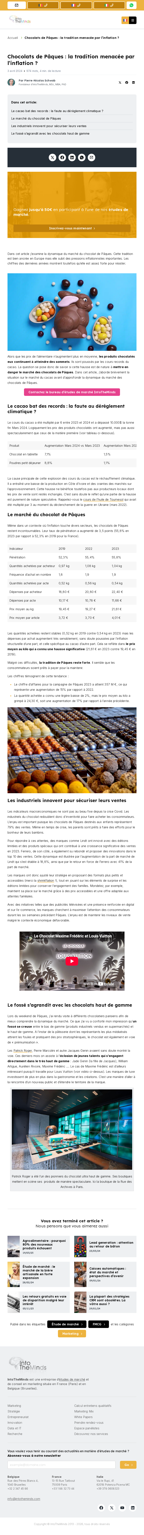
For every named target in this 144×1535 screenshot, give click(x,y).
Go (126, 1465)
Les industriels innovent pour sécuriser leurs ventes (48, 126)
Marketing (70, 1333)
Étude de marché (65, 1324)
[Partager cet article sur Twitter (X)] (52, 157)
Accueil (13, 38)
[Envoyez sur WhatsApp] (82, 157)
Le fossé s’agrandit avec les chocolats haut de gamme (50, 133)
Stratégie (14, 1411)
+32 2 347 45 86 (18, 1488)
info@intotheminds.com (24, 1499)
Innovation (15, 1422)
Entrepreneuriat (18, 1417)
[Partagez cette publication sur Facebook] (62, 157)
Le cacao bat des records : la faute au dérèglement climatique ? (57, 111)
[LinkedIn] (132, 1508)
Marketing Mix (84, 1411)
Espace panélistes (86, 1428)
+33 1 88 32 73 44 (63, 1488)
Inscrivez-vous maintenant (70, 228)
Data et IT (15, 1428)
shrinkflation (46, 880)
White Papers (83, 1417)
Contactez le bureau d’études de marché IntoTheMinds (72, 392)
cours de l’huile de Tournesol (103, 499)
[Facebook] (101, 1508)
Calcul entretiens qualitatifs (93, 1406)
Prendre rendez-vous (89, 1422)
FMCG (97, 1324)
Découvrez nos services (91, 1434)
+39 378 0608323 (108, 1488)
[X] (112, 1508)
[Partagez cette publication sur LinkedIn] (72, 157)
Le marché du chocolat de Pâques (36, 118)
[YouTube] (122, 1508)
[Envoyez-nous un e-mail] (17, 5)
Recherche (15, 1434)
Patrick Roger (23, 1050)
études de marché (72, 1379)
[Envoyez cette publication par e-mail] (91, 157)
